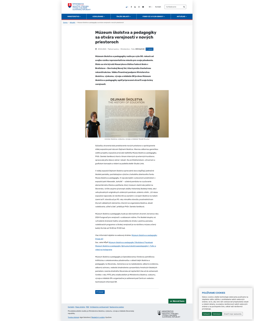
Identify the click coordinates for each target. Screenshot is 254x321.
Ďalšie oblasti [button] (123, 16)
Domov (65, 22)
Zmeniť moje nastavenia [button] (232, 314)
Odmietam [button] (217, 314)
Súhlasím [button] (206, 314)
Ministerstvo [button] (73, 16)
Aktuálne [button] (181, 16)
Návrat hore (178, 301)
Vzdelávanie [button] (97, 16)
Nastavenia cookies (117, 307)
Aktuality (72, 22)
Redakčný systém (98, 317)
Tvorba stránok (73, 317)
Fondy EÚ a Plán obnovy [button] (153, 16)
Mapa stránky (80, 307)
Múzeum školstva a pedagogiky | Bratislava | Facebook (131, 242)
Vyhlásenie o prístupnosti (99, 307)
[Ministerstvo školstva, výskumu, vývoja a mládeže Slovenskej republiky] (79, 6)
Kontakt (158, 7)
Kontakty (71, 307)
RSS (87, 307)
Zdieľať (150, 49)
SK (150, 7)
